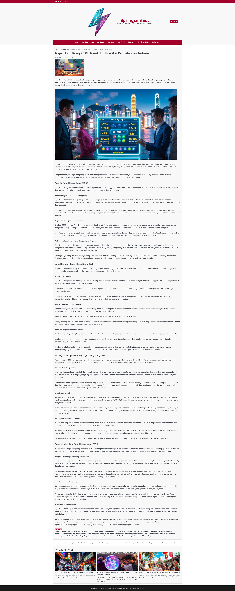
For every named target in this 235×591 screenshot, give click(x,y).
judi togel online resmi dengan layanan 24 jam (92, 534)
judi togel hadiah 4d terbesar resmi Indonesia (144, 531)
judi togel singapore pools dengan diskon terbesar (128, 534)
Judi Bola (111, 42)
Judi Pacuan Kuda (97, 42)
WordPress (140, 588)
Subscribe (174, 21)
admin (72, 57)
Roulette (131, 42)
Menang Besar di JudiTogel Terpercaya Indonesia (159, 572)
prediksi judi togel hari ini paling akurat (78, 536)
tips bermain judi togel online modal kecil (108, 536)
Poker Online (156, 42)
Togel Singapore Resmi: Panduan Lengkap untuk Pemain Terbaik (117, 573)
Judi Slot (85, 42)
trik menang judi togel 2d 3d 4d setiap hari (138, 536)
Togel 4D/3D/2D (143, 42)
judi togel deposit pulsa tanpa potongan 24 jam (109, 531)
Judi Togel (121, 42)
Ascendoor (125, 588)
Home (76, 42)
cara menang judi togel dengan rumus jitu (75, 531)
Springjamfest (134, 20)
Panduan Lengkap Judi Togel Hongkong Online (74, 572)
